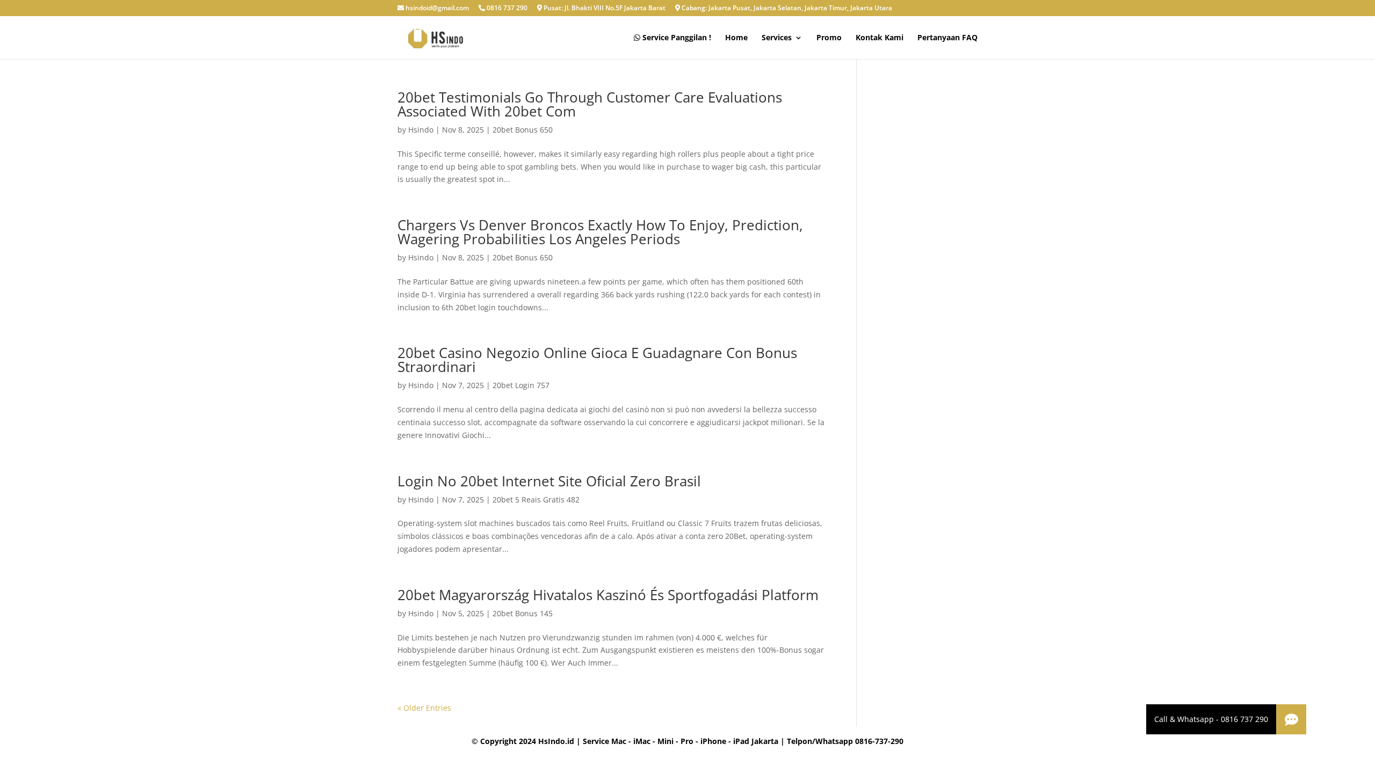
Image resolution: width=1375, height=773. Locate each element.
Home (736, 38)
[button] (1291, 719)
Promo (829, 38)
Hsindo (420, 130)
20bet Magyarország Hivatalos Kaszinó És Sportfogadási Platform (608, 594)
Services (777, 38)
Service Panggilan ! (675, 38)
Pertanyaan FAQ (947, 38)
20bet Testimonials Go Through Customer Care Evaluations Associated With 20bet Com (589, 104)
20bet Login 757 (521, 385)
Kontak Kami (879, 38)
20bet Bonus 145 (523, 613)
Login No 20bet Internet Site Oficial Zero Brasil (549, 481)
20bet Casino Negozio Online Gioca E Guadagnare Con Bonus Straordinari (597, 359)
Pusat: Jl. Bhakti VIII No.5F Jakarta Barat (603, 8)
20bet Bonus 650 (523, 130)
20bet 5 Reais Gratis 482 (536, 499)
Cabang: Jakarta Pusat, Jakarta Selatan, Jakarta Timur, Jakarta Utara (786, 8)
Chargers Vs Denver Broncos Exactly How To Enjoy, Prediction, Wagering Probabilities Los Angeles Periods (600, 232)
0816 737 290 (506, 8)
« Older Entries (424, 708)
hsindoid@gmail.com (436, 8)
